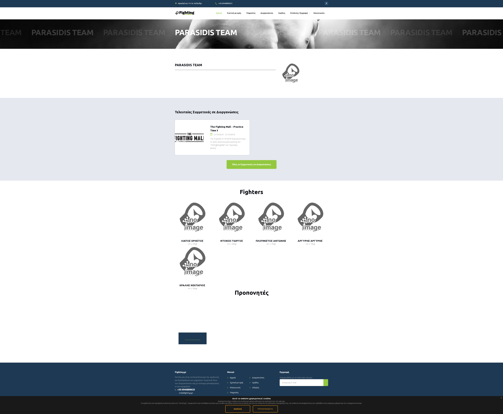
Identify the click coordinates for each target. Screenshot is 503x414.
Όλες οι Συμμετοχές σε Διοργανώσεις (251, 164)
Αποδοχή (238, 409)
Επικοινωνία (319, 13)
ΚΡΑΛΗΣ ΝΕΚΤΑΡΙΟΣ (192, 285)
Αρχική (219, 13)
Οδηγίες (255, 387)
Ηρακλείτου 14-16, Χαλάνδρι (190, 3)
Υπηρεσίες (251, 13)
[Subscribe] (325, 382)
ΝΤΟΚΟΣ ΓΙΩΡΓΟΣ (231, 240)
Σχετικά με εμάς (234, 13)
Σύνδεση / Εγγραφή (299, 13)
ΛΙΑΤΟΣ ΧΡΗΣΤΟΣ (192, 240)
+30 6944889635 (225, 3)
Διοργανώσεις (267, 13)
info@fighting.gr (186, 393)
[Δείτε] (213, 148)
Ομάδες (281, 13)
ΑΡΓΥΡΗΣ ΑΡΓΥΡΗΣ (310, 240)
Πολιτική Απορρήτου (265, 409)
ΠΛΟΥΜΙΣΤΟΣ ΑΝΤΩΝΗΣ (271, 240)
